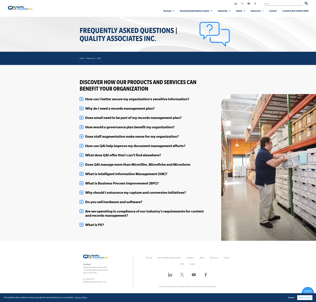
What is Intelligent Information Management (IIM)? (126, 174)
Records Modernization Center (194, 11)
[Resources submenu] (263, 11)
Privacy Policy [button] (81, 297)
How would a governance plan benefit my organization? (130, 127)
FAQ (99, 58)
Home (82, 58)
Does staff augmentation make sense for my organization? (132, 136)
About (239, 11)
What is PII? (94, 225)
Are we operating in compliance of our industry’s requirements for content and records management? (144, 213)
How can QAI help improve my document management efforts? (135, 146)
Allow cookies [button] (305, 298)
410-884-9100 (88, 279)
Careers (192, 264)
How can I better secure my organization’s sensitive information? (137, 99)
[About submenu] (244, 11)
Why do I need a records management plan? (120, 108)
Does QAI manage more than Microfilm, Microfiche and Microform (137, 164)
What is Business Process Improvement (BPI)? (122, 183)
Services (167, 11)
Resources (256, 11)
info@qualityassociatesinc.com (94, 282)
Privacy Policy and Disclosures (206, 286)
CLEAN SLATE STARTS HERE (296, 11)
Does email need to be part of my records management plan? (133, 118)
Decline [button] (291, 298)
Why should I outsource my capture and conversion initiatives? (135, 192)
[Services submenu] (173, 11)
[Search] (306, 3)
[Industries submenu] (230, 11)
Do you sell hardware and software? (113, 202)
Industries (222, 11)
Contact (273, 11)
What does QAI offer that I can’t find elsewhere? (123, 155)
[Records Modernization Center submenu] (211, 11)
